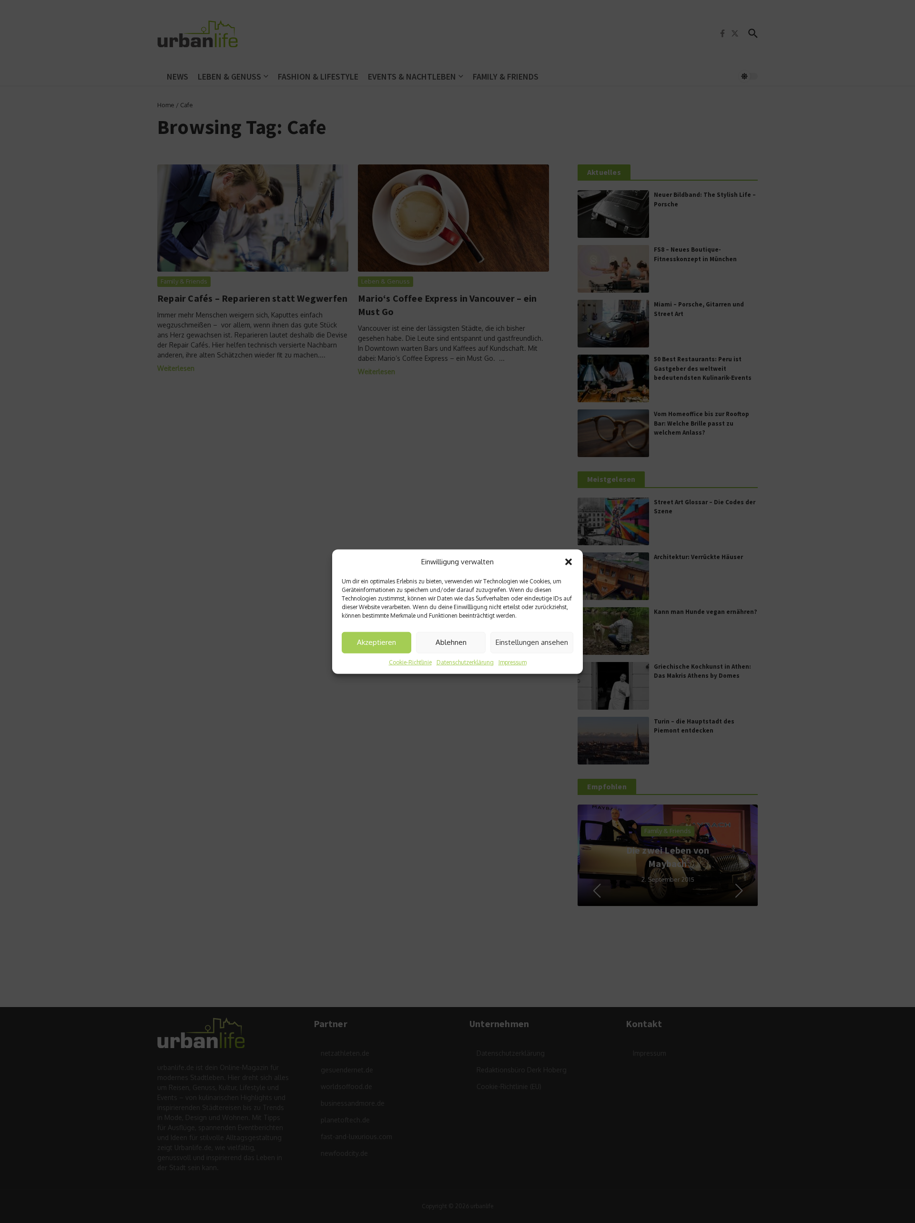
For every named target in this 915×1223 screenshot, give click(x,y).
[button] (568, 562)
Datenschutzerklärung (465, 661)
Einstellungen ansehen (532, 642)
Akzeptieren (376, 642)
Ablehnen (451, 642)
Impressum (512, 661)
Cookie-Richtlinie (410, 661)
